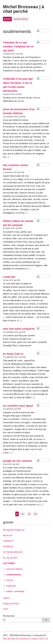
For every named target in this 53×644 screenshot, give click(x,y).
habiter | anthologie (15, 591)
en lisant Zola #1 (13, 353)
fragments (11, 585)
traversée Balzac (14, 569)
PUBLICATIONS (11, 603)
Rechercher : (9, 616)
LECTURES (9, 563)
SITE (5, 609)
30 (35, 514)
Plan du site (8, 638)
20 (29, 514)
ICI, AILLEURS (10, 557)
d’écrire (9, 580)
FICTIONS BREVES (13, 552)
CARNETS (8, 541)
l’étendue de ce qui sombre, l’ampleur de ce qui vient (18, 46)
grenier (7, 19)
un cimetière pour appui (18, 405)
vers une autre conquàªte (19, 328)
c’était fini (9, 276)
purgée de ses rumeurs (17, 460)
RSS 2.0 (44, 638)
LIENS (6, 598)
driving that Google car (14, 530)
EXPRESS (8, 546)
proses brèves (21, 19)
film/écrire (7, 535)
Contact (34, 638)
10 (22, 514)
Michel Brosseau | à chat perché (23, 9)
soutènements (13, 574)
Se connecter (22, 638)
